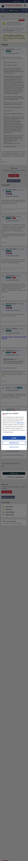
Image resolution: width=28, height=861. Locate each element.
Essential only (14, 443)
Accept (14, 438)
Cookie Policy (20, 423)
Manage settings (14, 447)
